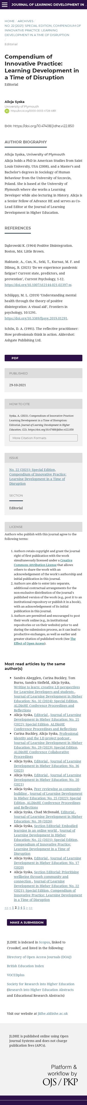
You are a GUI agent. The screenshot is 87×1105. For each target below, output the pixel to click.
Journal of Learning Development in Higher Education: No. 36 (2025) (47, 766)
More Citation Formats (29, 438)
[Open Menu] (4, 4)
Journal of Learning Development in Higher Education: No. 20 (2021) (47, 779)
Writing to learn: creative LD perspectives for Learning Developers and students (47, 689)
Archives (25, 21)
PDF (14, 358)
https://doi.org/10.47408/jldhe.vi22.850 (43, 126)
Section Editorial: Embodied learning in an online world (46, 828)
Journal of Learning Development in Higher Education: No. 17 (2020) (47, 863)
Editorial (41, 715)
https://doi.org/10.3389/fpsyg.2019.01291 (36, 318)
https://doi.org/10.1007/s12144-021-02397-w (38, 285)
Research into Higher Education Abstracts (41, 990)
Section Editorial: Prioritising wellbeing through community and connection (46, 876)
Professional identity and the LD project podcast (46, 735)
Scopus (44, 942)
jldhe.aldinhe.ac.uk (53, 1013)
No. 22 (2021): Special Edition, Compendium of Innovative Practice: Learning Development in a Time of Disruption (43, 30)
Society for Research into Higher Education (40, 984)
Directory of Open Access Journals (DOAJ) (39, 957)
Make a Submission (27, 922)
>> (30, 907)
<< (6, 907)
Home (10, 21)
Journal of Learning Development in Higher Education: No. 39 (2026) (48, 818)
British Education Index (25, 966)
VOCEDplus (15, 975)
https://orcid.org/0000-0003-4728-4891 (33, 110)
